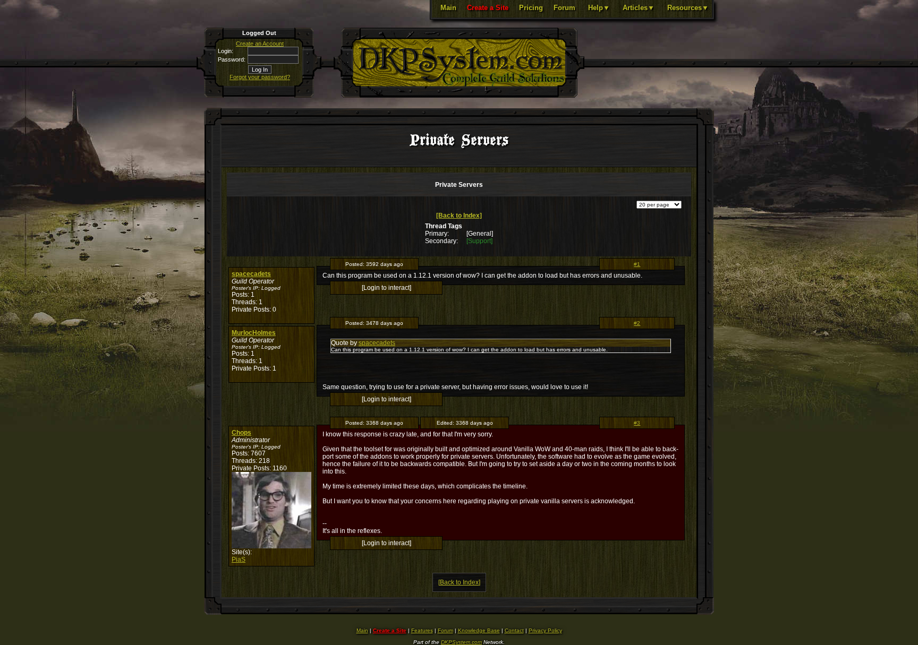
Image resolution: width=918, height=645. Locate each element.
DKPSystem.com (461, 642)
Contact (514, 630)
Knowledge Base (479, 630)
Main (448, 8)
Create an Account (260, 43)
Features (422, 630)
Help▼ (599, 8)
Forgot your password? (260, 77)
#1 (637, 264)
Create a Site (487, 8)
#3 (637, 423)
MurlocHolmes (254, 333)
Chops (241, 432)
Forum (564, 8)
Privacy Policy (545, 630)
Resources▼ (688, 8)
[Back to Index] (459, 215)
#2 (637, 323)
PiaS (238, 559)
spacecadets (251, 274)
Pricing (531, 8)
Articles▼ (638, 8)
